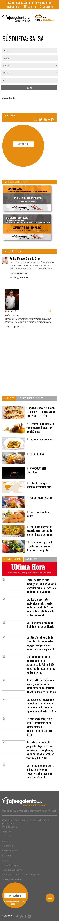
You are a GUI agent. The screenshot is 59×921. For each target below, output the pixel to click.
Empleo (6, 860)
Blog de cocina (9, 826)
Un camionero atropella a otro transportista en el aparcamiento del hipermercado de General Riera (39, 727)
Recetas (6, 831)
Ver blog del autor (19, 277)
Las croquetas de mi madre (38, 514)
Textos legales (10, 864)
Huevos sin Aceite (11, 879)
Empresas (7, 845)
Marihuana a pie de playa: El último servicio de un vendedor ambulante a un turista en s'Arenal (40, 771)
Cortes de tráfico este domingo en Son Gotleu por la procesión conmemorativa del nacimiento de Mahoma (41, 586)
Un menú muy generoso (41, 439)
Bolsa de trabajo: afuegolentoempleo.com (38, 485)
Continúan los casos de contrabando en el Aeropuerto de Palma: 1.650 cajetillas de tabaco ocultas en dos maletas (40, 664)
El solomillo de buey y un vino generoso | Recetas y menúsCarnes (40, 427)
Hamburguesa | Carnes (40, 498)
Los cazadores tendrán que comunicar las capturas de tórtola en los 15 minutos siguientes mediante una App (41, 705)
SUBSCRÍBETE (23, 144)
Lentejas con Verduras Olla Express (20, 874)
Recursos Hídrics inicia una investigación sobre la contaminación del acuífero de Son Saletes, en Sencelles (41, 686)
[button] (5, 309)
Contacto (7, 855)
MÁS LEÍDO (9, 398)
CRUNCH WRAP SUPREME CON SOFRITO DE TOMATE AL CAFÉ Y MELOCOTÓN (40, 412)
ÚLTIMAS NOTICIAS (12, 559)
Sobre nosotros (10, 850)
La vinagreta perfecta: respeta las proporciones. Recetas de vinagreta (40, 546)
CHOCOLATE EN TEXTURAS (36, 470)
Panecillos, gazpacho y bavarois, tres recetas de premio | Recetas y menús (39, 530)
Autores (6, 841)
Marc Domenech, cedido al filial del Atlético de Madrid (40, 625)
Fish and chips (37, 454)
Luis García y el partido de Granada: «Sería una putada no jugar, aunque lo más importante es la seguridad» (40, 643)
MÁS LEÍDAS (31, 559)
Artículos (6, 836)
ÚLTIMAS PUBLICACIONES (30, 398)
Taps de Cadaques (12, 869)
